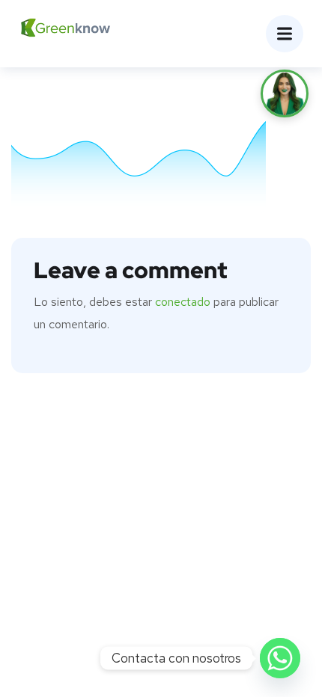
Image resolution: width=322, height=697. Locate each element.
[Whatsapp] (280, 658)
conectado (182, 302)
